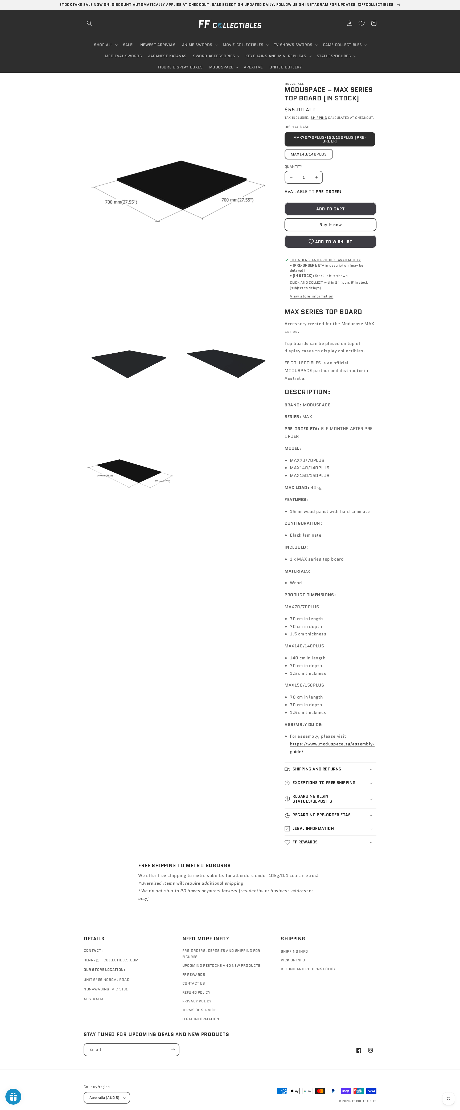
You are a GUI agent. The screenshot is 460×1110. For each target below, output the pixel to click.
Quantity (293, 166)
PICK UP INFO (293, 960)
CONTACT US (193, 983)
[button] (89, 23)
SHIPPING (319, 117)
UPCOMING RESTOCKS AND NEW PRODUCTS (221, 965)
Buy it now (330, 225)
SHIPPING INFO (294, 951)
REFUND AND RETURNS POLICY (308, 969)
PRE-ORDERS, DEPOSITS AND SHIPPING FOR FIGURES (221, 953)
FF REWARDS (193, 974)
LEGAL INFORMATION (200, 1019)
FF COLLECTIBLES (364, 1101)
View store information (311, 296)
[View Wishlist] (361, 23)
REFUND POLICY (196, 992)
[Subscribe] (173, 1049)
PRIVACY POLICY (197, 1001)
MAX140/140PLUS (309, 154)
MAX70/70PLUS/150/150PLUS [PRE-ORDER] (329, 139)
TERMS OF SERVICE (199, 1010)
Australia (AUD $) (104, 1097)
